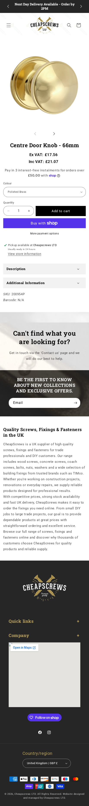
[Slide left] (35, 134)
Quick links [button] (21, 621)
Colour (7, 183)
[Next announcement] (81, 6)
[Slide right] (54, 134)
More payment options (44, 233)
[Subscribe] (75, 403)
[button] (8, 25)
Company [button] (19, 635)
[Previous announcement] (8, 6)
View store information (24, 254)
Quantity (8, 202)
